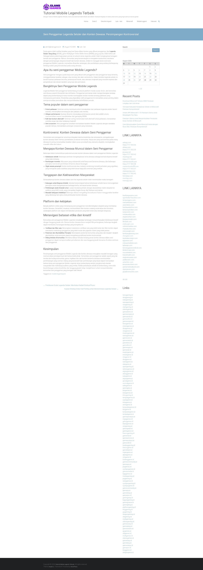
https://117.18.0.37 (129, 169)
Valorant (153, 21)
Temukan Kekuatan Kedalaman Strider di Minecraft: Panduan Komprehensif (141, 108)
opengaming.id (128, 367)
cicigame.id (127, 457)
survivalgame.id (128, 383)
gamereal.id (127, 436)
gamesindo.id (127, 317)
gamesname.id (128, 529)
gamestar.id (127, 350)
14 (145, 73)
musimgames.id (128, 333)
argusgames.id (128, 371)
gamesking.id (127, 526)
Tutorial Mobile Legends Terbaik (68, 13)
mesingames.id (128, 326)
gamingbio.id (127, 388)
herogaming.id (128, 295)
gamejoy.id (126, 490)
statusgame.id (128, 309)
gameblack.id (127, 450)
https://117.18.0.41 (129, 159)
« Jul (140, 89)
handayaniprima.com (130, 207)
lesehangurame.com (130, 195)
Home (86, 21)
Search (125, 47)
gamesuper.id (127, 347)
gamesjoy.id (127, 464)
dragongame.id (128, 552)
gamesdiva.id (127, 319)
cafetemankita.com (130, 226)
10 (124, 73)
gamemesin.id (128, 340)
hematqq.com (128, 176)
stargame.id (127, 364)
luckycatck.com (128, 212)
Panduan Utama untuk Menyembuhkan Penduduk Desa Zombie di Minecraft (140, 120)
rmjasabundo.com (129, 229)
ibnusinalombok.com (130, 264)
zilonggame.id (128, 374)
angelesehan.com (129, 217)
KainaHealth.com (129, 255)
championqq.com (129, 171)
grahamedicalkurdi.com (131, 267)
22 (150, 77)
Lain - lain (83, 47)
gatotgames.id (128, 421)
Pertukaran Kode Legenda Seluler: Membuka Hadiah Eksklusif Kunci (69, 285)
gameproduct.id (128, 440)
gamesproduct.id (129, 417)
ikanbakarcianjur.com (130, 238)
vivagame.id (127, 357)
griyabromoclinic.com (130, 272)
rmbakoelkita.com (129, 214)
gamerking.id (127, 493)
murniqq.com (127, 178)
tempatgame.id (128, 414)
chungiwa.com (128, 236)
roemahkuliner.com (129, 202)
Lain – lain (119, 21)
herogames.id (128, 324)
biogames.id (127, 390)
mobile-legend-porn (59, 274)
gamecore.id (127, 338)
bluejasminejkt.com (129, 219)
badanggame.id (128, 459)
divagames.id (127, 328)
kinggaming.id (127, 509)
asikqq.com (127, 143)
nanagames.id (128, 481)
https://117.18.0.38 (129, 164)
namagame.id (127, 362)
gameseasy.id (128, 524)
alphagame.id (127, 455)
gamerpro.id (127, 495)
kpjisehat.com (128, 241)
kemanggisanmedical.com (132, 248)
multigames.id (128, 536)
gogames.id (127, 531)
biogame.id (127, 409)
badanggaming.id (129, 445)
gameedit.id (127, 443)
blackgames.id (128, 424)
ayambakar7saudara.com (132, 198)
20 (140, 77)
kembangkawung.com (130, 233)
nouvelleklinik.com (129, 253)
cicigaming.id (127, 426)
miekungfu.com (128, 224)
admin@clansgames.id (53, 47)
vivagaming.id (127, 305)
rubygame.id (127, 376)
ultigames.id (127, 533)
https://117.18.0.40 (129, 173)
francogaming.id (128, 433)
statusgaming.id (128, 521)
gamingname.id (128, 502)
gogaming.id (127, 512)
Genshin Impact (106, 21)
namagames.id (128, 336)
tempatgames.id (128, 398)
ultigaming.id (127, 517)
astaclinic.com (128, 262)
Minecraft (129, 21)
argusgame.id (127, 378)
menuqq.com (127, 181)
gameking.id (127, 543)
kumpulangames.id (129, 407)
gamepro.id (127, 548)
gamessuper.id (128, 321)
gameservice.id (128, 438)
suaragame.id (127, 400)
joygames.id (127, 467)
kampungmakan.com (130, 210)
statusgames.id (128, 538)
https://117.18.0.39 (129, 150)
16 (155, 73)
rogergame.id (127, 452)
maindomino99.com (130, 162)
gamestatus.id (128, 545)
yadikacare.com (128, 260)
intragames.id (127, 393)
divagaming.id (127, 297)
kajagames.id (127, 474)
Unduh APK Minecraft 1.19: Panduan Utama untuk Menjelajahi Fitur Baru (140, 114)
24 (124, 80)
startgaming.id (128, 307)
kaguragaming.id (128, 500)
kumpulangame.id (129, 412)
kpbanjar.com (127, 245)
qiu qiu (125, 279)
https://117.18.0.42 (129, 154)
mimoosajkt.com (129, 231)
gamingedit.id (127, 428)
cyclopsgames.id (129, 469)
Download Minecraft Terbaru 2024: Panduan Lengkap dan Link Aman (138, 102)
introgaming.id (128, 395)
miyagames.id (128, 419)
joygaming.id (127, 479)
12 (134, 73)
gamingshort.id (128, 431)
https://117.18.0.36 (129, 145)
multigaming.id (128, 519)
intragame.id (127, 402)
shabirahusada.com (130, 257)
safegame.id (127, 386)
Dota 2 (94, 21)
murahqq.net (127, 157)
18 (129, 77)
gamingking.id (127, 505)
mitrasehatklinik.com (130, 243)
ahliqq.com (127, 147)
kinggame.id (127, 550)
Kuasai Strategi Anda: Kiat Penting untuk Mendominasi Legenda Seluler (91, 289)
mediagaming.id (128, 476)
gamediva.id (127, 345)
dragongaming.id (129, 514)
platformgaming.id (129, 507)
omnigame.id (127, 405)
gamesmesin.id (128, 314)
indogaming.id (128, 300)
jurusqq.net (127, 152)
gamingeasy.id (128, 498)
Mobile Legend (142, 21)
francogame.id (128, 448)
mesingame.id (128, 355)
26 (134, 80)
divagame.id (127, 359)
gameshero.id (128, 312)
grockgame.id (128, 381)
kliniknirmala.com (129, 250)
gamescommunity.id (130, 462)
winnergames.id (128, 369)
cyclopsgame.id (128, 486)
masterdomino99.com (131, 166)
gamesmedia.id (128, 471)
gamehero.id (127, 343)
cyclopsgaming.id (129, 483)
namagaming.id (128, 302)
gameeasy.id (127, 541)
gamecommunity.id (129, 488)
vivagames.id (127, 331)
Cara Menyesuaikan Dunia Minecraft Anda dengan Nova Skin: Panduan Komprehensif (140, 125)
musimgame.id (128, 352)
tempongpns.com (129, 200)
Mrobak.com (127, 222)
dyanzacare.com (129, 269)
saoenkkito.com (128, 205)
